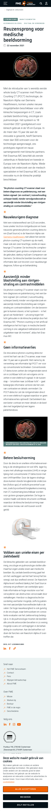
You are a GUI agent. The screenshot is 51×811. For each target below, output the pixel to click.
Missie (9, 696)
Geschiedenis (13, 711)
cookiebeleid (8, 782)
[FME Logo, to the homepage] (25, 3)
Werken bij (11, 700)
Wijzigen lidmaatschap (16, 680)
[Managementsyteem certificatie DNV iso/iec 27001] (9, 738)
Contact (10, 673)
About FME (11, 683)
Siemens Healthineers (14, 237)
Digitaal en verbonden (14, 10)
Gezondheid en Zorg (12, 23)
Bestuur (10, 704)
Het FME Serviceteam (16, 669)
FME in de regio (13, 707)
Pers (9, 676)
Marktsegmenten (27, 19)
